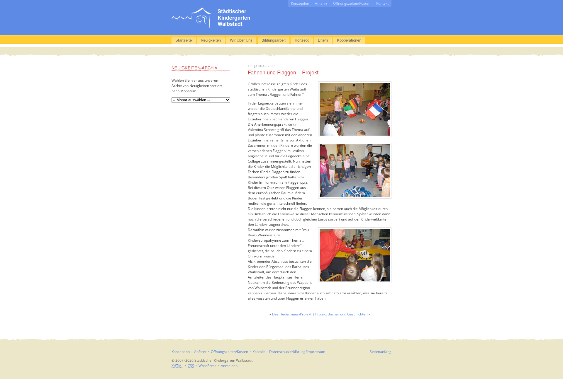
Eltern (323, 40)
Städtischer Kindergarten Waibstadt (211, 17)
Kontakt (382, 3)
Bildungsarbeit (274, 40)
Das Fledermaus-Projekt (291, 314)
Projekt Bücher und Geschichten (341, 314)
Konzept (302, 40)
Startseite (183, 40)
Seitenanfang (380, 351)
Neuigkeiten (211, 40)
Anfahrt (321, 3)
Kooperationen (349, 40)
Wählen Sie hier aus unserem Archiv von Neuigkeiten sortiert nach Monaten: (197, 85)
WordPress (207, 365)
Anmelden (229, 365)
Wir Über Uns (241, 40)
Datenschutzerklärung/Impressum (297, 351)
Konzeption (300, 3)
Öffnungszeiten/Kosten (351, 3)
